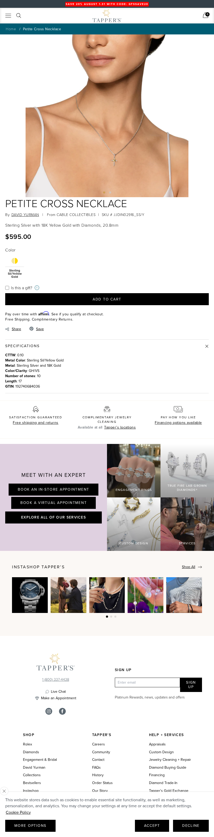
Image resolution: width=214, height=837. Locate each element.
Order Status (102, 783)
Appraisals (157, 744)
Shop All (188, 567)
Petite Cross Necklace (42, 29)
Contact (98, 759)
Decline (191, 825)
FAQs (96, 767)
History (98, 775)
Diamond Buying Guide (167, 767)
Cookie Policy (18, 812)
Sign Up (191, 685)
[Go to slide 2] (110, 192)
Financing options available (178, 422)
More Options (30, 825)
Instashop (31, 790)
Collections (32, 775)
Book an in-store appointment (53, 489)
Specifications (22, 346)
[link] (205, 15)
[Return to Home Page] (55, 663)
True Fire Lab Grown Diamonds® (187, 487)
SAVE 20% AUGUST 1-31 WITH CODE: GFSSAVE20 (107, 4)
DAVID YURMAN (25, 214)
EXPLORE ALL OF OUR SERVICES (53, 517)
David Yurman (34, 767)
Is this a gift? (21, 288)
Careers (98, 744)
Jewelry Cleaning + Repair (170, 759)
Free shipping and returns (35, 422)
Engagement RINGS (134, 489)
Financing (157, 775)
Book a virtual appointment (53, 502)
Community (101, 752)
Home (11, 28)
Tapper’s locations (120, 427)
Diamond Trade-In (163, 783)
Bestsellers (32, 783)
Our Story (100, 790)
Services (187, 543)
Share (16, 329)
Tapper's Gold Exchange (168, 790)
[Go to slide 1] (104, 192)
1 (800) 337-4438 (55, 679)
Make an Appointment (58, 698)
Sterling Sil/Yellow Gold (15, 273)
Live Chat (58, 691)
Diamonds (31, 752)
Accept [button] (152, 825)
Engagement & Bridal (40, 759)
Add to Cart (107, 299)
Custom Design (133, 543)
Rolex (27, 744)
